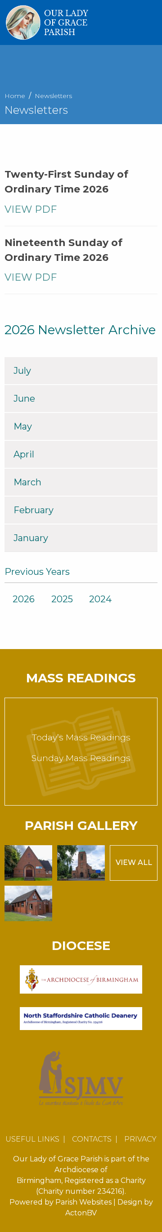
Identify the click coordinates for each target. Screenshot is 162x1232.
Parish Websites (83, 1202)
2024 (100, 599)
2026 (24, 599)
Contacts (92, 1139)
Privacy (140, 1139)
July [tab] (22, 370)
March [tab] (27, 482)
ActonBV (81, 1213)
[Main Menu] (151, 22)
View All (134, 862)
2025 (62, 599)
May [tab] (23, 426)
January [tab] (31, 538)
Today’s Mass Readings (81, 737)
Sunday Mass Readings (81, 758)
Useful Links (32, 1139)
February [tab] (34, 510)
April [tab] (24, 454)
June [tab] (24, 398)
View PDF (31, 209)
